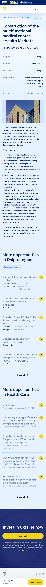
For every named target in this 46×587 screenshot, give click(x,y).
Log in (35, 9)
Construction (8, 345)
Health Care (38, 63)
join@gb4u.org (24, 550)
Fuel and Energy (6, 284)
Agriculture (8, 308)
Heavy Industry (15, 284)
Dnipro (40, 56)
